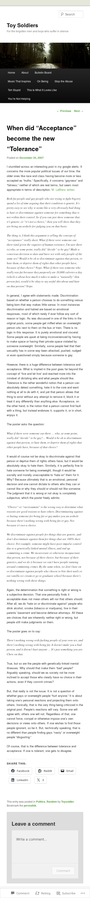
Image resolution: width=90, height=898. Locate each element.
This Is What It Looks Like (42, 90)
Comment (63, 871)
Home (11, 72)
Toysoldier (67, 801)
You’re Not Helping (19, 98)
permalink (30, 805)
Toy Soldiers (22, 25)
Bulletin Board (43, 72)
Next (78, 111)
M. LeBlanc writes (63, 189)
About (24, 72)
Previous (64, 111)
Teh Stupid (14, 90)
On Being (42, 81)
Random (52, 801)
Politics (40, 801)
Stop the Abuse (64, 81)
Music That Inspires (19, 81)
